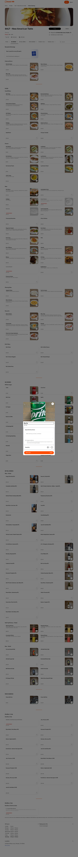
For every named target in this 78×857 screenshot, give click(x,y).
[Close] (52, 404)
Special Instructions (30, 429)
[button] (39, 411)
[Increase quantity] (52, 447)
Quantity (27, 447)
